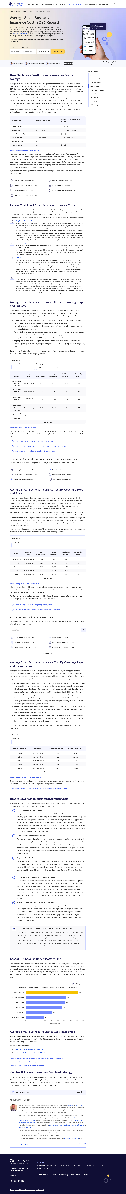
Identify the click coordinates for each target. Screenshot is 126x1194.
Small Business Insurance (44, 1168)
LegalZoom (29, 1127)
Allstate (67, 1125)
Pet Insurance (101, 1165)
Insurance (18, 11)
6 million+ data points (19, 34)
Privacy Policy (63, 1175)
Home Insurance (52, 1165)
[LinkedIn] (22, 1180)
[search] (114, 4)
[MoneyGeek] (16, 4)
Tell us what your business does (20, 47)
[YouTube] (26, 1180)
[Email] (85, 1144)
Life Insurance (77, 1165)
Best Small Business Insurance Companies (28, 1050)
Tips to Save (94, 94)
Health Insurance (89, 1165)
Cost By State (94, 86)
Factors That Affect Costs (98, 79)
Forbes (21, 1127)
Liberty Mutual (74, 1125)
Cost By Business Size (97, 90)
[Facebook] (12, 1180)
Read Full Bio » (23, 1144)
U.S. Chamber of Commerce (57, 1125)
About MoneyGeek (43, 1175)
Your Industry (21, 243)
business (70, 1105)
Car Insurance (41, 1165)
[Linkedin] (80, 1144)
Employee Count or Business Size (28, 221)
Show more (48, 422)
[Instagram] (15, 1180)
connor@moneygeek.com (71, 1138)
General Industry (16, 364)
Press (54, 1175)
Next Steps (93, 101)
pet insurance (79, 1105)
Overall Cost (94, 75)
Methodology (94, 105)
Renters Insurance (65, 1165)
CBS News (82, 1125)
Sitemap (86, 1175)
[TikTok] (19, 1180)
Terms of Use (75, 1175)
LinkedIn (21, 1141)
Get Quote (57, 51)
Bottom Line (94, 97)
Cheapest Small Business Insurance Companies (30, 1052)
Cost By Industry (95, 83)
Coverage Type (40, 364)
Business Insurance (28, 11)
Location (19, 258)
